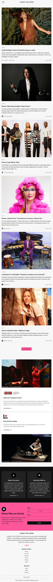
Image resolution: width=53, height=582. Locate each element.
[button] (3, 2)
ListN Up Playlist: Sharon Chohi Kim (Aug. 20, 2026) (18, 50)
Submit (39, 522)
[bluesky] (28, 545)
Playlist (3, 47)
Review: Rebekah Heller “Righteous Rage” (16, 330)
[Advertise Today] (39, 484)
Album (3, 103)
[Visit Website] (26, 400)
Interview (4, 271)
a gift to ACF (32, 542)
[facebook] (24, 545)
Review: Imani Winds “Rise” (11, 162)
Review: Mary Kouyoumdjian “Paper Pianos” (16, 106)
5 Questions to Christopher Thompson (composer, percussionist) (23, 274)
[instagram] (26, 545)
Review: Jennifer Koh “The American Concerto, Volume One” (22, 218)
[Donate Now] (14, 484)
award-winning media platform (30, 536)
